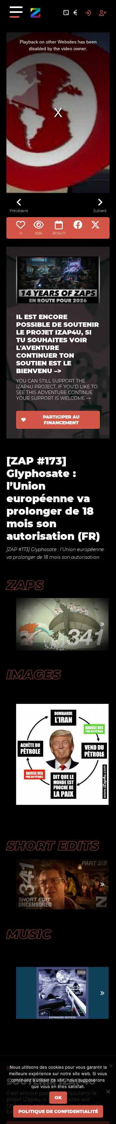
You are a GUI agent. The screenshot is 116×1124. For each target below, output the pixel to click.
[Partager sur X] (95, 225)
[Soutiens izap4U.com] (75, 12)
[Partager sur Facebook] (77, 225)
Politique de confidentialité (58, 1111)
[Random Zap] (66, 12)
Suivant (99, 210)
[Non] (108, 1091)
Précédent (19, 210)
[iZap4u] (35, 13)
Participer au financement (61, 420)
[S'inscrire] (102, 13)
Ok (58, 1098)
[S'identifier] (88, 13)
